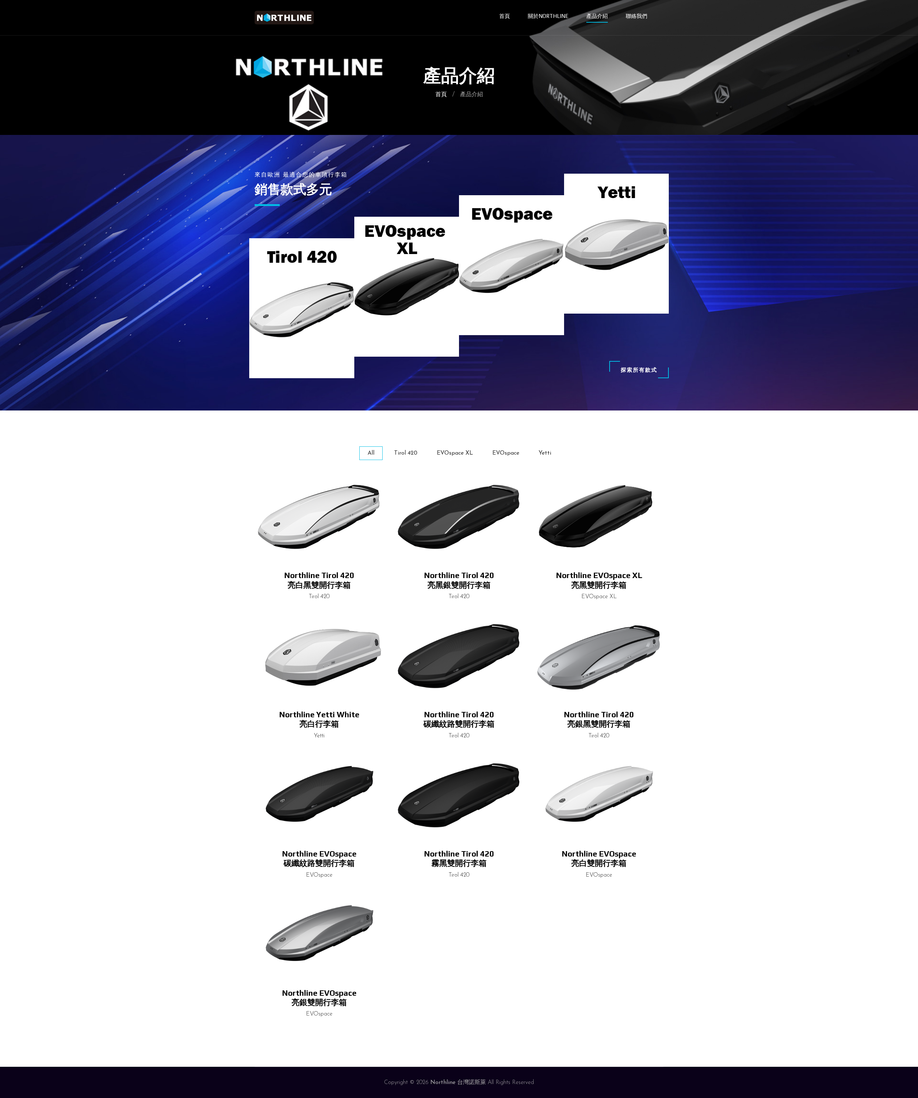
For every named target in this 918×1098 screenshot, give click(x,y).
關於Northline (548, 16)
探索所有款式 (639, 370)
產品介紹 (597, 16)
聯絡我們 (636, 16)
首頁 (504, 16)
